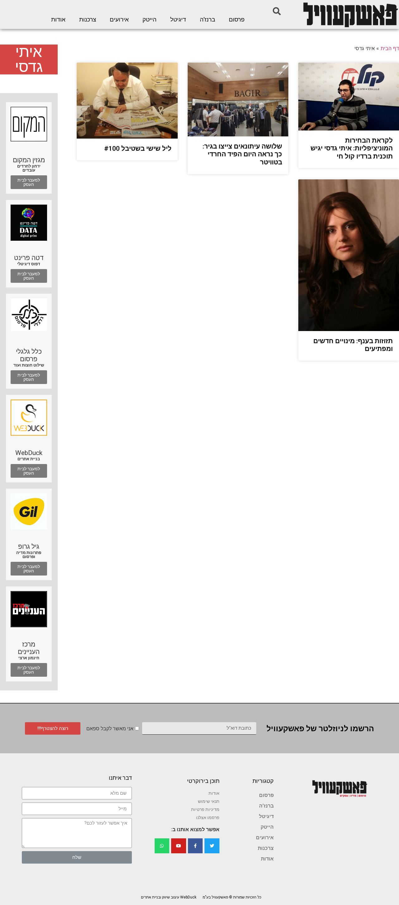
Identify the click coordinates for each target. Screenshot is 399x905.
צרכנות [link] (87, 20)
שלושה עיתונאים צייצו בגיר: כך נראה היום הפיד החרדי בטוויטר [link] (242, 154)
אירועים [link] (119, 20)
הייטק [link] (149, 20)
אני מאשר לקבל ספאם (109, 729)
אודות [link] (58, 20)
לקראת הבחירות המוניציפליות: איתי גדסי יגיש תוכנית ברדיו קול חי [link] (351, 148)
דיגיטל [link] (178, 20)
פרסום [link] (237, 20)
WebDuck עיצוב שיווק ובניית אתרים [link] (168, 897)
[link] (350, 14)
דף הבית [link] (390, 48)
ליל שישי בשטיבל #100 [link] (137, 148)
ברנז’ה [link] (207, 20)
